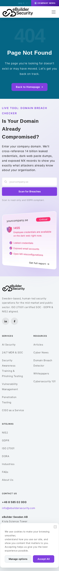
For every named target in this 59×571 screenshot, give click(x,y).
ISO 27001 (8, 448)
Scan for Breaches (30, 191)
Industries (8, 464)
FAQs (5, 472)
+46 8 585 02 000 (14, 502)
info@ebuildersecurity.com (18, 508)
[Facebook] (14, 321)
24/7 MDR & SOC (12, 352)
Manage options (18, 559)
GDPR (5, 440)
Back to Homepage (28, 86)
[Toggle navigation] (53, 12)
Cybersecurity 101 (44, 381)
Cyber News (41, 352)
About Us (7, 479)
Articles (38, 344)
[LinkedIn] (5, 321)
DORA (5, 456)
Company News (46, 3)
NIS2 (5, 432)
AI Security (9, 344)
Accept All (44, 559)
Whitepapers (41, 373)
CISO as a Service (13, 410)
